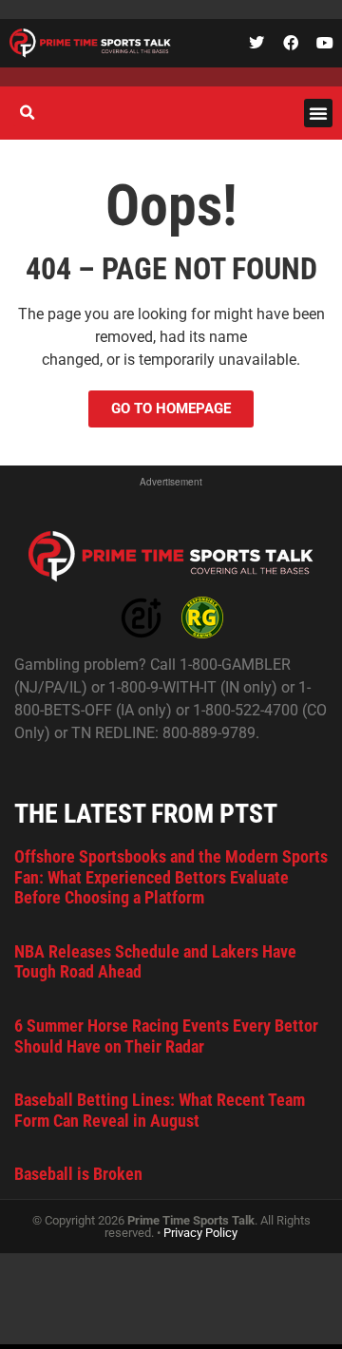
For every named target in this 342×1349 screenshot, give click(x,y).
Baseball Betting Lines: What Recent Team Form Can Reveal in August (159, 1110)
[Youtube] (324, 42)
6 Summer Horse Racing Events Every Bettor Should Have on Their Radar (166, 1036)
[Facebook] (290, 42)
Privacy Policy (200, 1233)
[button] (318, 113)
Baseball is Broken (78, 1174)
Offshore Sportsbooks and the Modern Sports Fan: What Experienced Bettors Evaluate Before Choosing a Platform (171, 876)
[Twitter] (256, 42)
